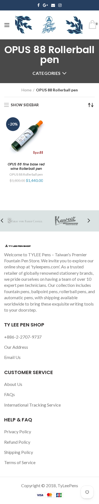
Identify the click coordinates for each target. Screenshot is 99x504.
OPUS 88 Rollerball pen (26, 174)
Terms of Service (19, 462)
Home (26, 90)
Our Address (16, 347)
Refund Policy (17, 442)
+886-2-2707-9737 (23, 336)
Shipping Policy (18, 452)
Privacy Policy (17, 431)
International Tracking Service (32, 404)
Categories (46, 73)
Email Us (12, 357)
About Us (13, 384)
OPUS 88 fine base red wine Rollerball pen (26, 166)
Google (45, 5)
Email (53, 5)
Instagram (60, 5)
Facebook (38, 5)
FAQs (9, 394)
